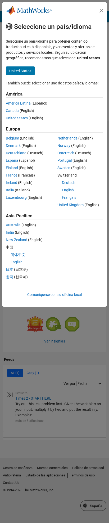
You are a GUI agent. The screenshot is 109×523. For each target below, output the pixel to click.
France (11, 175)
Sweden (63, 168)
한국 (9, 277)
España (12, 160)
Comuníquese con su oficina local (54, 294)
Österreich (65, 153)
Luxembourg (16, 197)
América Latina (18, 103)
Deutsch (68, 183)
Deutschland (16, 153)
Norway (63, 145)
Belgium (12, 138)
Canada (12, 111)
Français (69, 197)
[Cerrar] (101, 10)
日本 (9, 269)
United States (17, 118)
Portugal (64, 160)
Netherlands (67, 138)
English (68, 190)
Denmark (13, 145)
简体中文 (18, 255)
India (10, 232)
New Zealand (16, 240)
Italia (10, 190)
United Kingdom (70, 205)
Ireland (11, 183)
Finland (12, 168)
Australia (13, 225)
